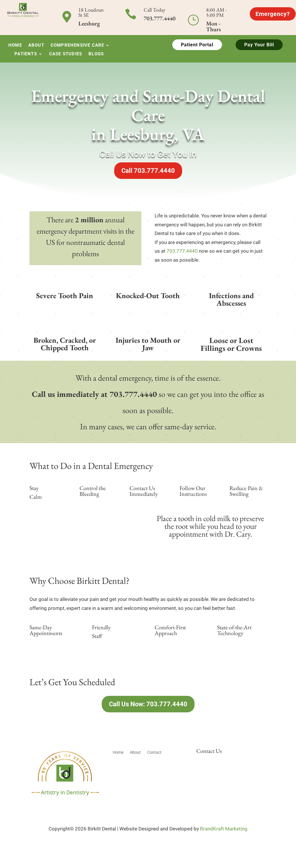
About (36, 45)
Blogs (96, 54)
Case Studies (65, 54)
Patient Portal (197, 44)
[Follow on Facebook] (53, 804)
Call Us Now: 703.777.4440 (148, 704)
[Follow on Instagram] (64, 804)
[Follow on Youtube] (76, 804)
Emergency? (273, 13)
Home (15, 45)
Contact (154, 752)
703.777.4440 (182, 251)
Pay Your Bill (259, 44)
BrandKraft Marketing (223, 829)
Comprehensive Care (77, 45)
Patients (25, 54)
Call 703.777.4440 (148, 170)
